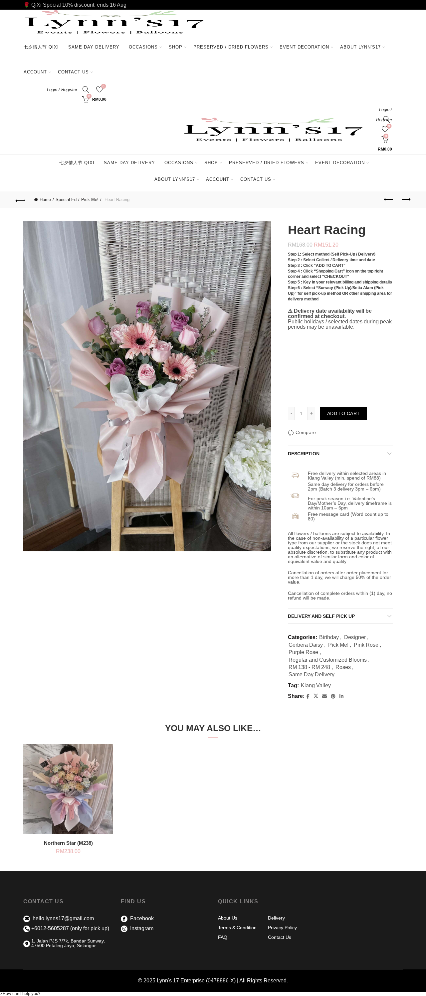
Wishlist (104, 86)
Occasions (143, 47)
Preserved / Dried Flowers (233, 44)
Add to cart (343, 413)
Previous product (388, 199)
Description (304, 453)
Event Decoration (304, 47)
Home (45, 199)
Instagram (141, 928)
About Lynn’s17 (360, 47)
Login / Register (62, 89)
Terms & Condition (237, 927)
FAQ (222, 937)
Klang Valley (316, 685)
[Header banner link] (213, 5)
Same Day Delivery (93, 47)
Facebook (141, 918)
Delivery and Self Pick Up (321, 616)
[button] (20, 993)
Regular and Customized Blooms (328, 660)
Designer (355, 637)
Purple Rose (303, 652)
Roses (343, 667)
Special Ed (66, 199)
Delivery (276, 918)
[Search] (86, 89)
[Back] (20, 199)
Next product (405, 199)
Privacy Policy (282, 927)
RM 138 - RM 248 (309, 667)
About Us (227, 918)
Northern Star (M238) (68, 843)
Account (35, 71)
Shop (175, 47)
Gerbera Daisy (306, 645)
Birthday (329, 637)
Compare (306, 432)
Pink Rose (366, 645)
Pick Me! (90, 199)
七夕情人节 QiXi (41, 47)
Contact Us (73, 71)
